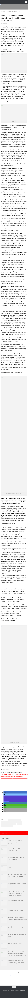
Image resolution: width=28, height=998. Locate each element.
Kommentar (13, 11)
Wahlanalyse (10, 826)
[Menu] (26, 2)
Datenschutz (8, 972)
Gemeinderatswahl (17, 821)
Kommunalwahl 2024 (5, 824)
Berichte (3, 11)
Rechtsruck (4, 826)
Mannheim (19, 824)
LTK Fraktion (13, 824)
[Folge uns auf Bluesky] (26, 832)
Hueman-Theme (21, 990)
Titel (19, 11)
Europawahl (4, 821)
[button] (5, 792)
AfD (9, 819)
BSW (12, 819)
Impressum (20, 972)
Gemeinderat (10, 821)
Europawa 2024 (18, 819)
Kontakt (14, 972)
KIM (8, 11)
